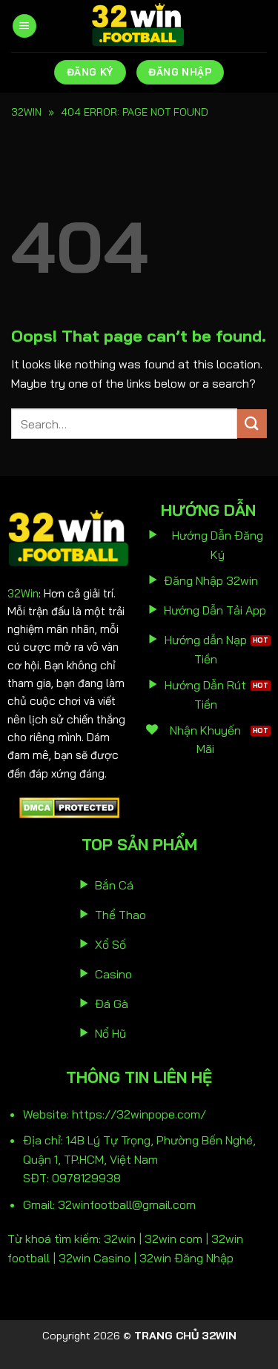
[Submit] (252, 423)
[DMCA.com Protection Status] (69, 806)
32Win (23, 593)
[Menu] (24, 26)
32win (26, 112)
